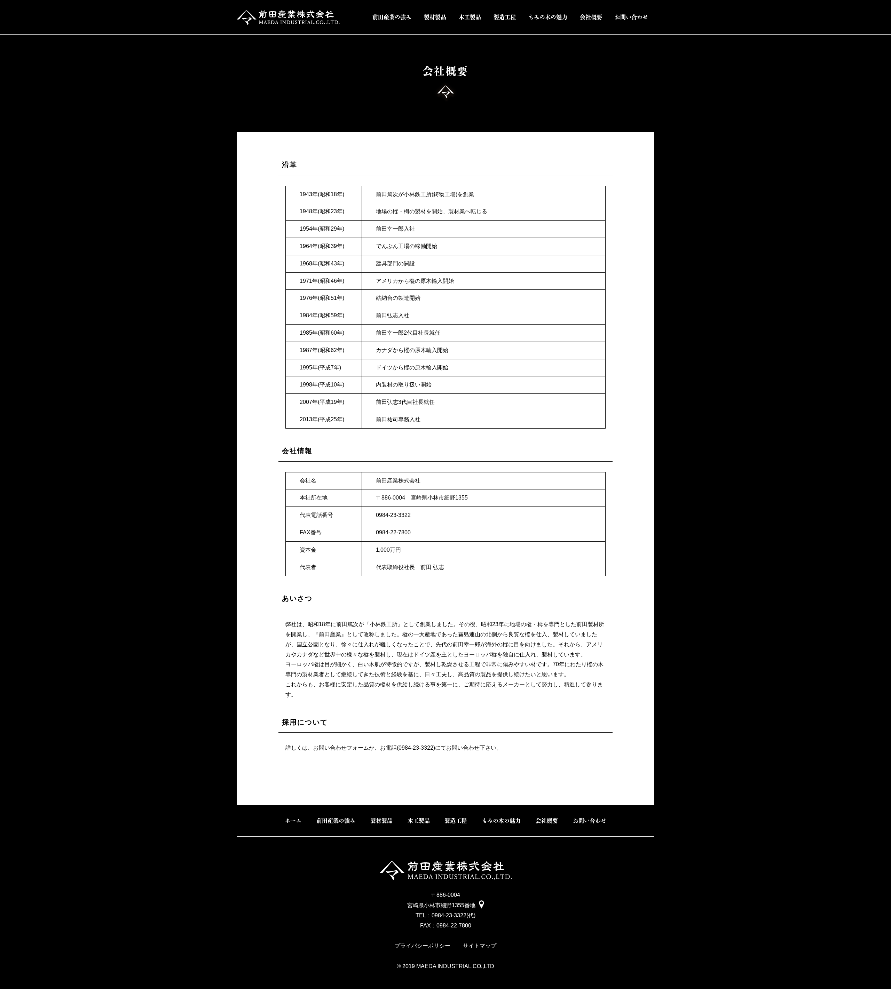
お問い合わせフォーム (341, 748)
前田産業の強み (391, 17)
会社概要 (591, 17)
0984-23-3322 (449, 915)
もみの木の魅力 (547, 17)
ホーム (293, 820)
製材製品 (435, 17)
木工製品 (470, 17)
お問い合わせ (631, 17)
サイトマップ (479, 946)
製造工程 (505, 17)
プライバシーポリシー (422, 946)
